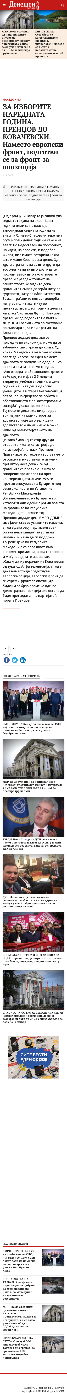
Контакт (59, 1387)
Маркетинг (45, 1387)
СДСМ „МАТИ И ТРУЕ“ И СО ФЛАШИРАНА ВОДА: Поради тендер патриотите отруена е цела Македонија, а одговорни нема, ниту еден (32, 959)
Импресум (29, 1387)
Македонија (12, 99)
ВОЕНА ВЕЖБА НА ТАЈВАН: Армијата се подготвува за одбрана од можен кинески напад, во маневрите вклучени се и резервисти (19, 1288)
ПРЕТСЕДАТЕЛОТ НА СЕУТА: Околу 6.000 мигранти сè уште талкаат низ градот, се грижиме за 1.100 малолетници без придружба (19, 1347)
